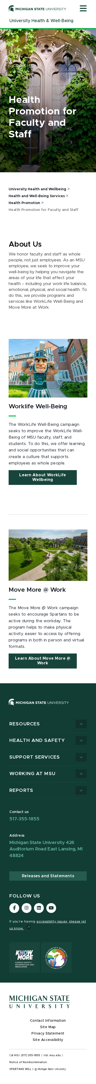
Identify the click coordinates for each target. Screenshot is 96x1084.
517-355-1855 (24, 819)
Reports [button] (21, 790)
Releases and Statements (48, 876)
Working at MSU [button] (32, 773)
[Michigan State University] (37, 8)
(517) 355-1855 (30, 1055)
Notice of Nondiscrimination (28, 1062)
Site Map (48, 1027)
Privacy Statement (48, 1033)
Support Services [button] (34, 757)
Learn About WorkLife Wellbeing (42, 477)
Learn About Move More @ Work (43, 660)
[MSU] (48, 707)
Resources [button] (24, 724)
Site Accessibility (48, 1040)
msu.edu (55, 1055)
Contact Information (48, 1020)
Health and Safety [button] (37, 740)
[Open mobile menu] (83, 8)
